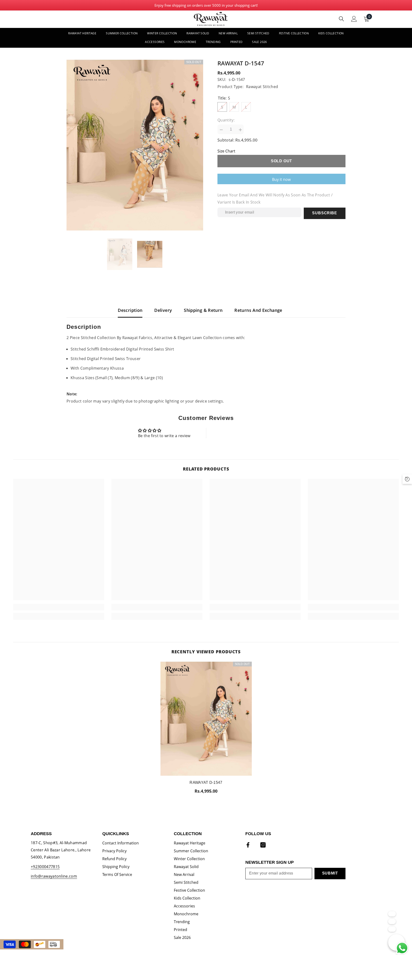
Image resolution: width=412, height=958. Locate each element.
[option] (135, 145)
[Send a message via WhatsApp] (402, 948)
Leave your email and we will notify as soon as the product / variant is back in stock (275, 198)
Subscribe (324, 213)
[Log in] (354, 19)
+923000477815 (45, 866)
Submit (330, 873)
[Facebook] (248, 845)
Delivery (163, 310)
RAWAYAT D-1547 (206, 782)
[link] (58, 607)
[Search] (341, 19)
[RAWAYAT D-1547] (206, 719)
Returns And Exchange (258, 310)
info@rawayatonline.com (54, 876)
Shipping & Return (203, 310)
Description (130, 310)
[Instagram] (263, 845)
